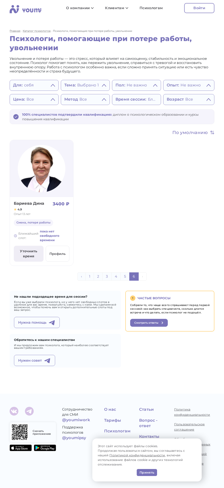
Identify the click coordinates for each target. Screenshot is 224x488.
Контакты (149, 436)
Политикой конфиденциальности (137, 455)
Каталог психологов (37, 31)
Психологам (151, 8)
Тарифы (112, 420)
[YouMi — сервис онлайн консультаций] (27, 10)
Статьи (146, 409)
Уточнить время (28, 253)
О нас (110, 409)
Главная (15, 31)
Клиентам (114, 8)
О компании (78, 8)
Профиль (57, 254)
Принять (147, 472)
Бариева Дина (29, 203)
